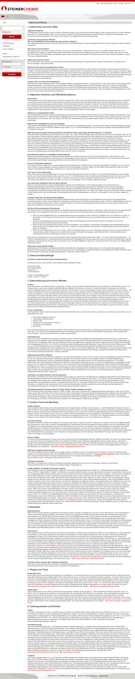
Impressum (103, 676)
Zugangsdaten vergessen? (11, 56)
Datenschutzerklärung (87, 676)
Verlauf (5, 53)
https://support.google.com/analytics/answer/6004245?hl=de (49, 458)
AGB (115, 3)
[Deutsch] (2, 17)
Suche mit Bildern (8, 49)
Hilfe (97, 3)
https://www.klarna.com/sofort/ (69, 652)
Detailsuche (6, 32)
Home (4, 22)
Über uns (127, 3)
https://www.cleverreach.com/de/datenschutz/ (88, 558)
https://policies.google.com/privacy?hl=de (72, 498)
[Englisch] (7, 17)
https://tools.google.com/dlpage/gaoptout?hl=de (68, 446)
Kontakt (120, 3)
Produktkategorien (8, 43)
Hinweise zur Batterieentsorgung (62, 676)
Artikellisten (6, 46)
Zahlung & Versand (106, 3)
